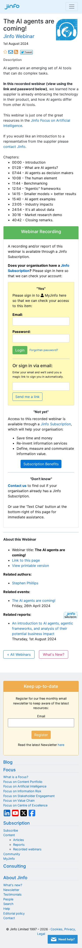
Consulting (14, 866)
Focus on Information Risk (22, 791)
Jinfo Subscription (56, 424)
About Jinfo (15, 877)
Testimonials (12, 894)
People (8, 899)
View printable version (30, 565)
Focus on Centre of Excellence (25, 805)
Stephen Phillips (25, 583)
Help (6, 908)
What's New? (53, 654)
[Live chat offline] (63, 939)
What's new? (12, 885)
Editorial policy (14, 913)
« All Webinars (19, 654)
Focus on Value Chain (19, 800)
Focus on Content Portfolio (22, 782)
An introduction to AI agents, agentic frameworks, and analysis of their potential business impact (42, 628)
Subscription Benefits (41, 464)
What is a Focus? (15, 777)
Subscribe (10, 830)
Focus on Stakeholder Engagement (29, 796)
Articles (18, 840)
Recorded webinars (27, 849)
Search (8, 904)
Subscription (16, 823)
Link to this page (26, 560)
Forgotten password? (44, 350)
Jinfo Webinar (18, 36)
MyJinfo (9, 858)
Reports (19, 844)
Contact (9, 918)
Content (9, 835)
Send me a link (27, 396)
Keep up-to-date (41, 686)
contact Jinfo (14, 146)
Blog (7, 762)
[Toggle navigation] (72, 6)
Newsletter (11, 890)
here (61, 745)
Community (11, 854)
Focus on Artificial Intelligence (24, 786)
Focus (9, 769)
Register (41, 735)
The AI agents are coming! (33, 600)
